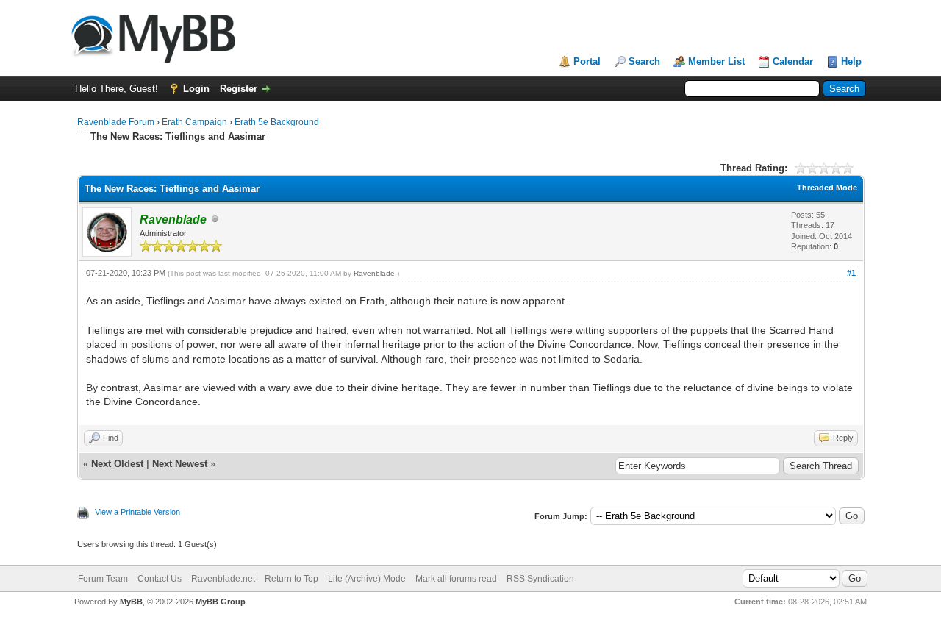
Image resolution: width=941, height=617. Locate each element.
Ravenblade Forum (115, 122)
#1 (851, 272)
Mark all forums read (456, 579)
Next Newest (179, 463)
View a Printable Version (137, 511)
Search (644, 61)
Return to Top (291, 579)
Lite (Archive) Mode (367, 579)
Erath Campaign (194, 122)
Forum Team (103, 579)
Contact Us (159, 579)
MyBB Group (221, 601)
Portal (587, 61)
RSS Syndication (540, 579)
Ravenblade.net (223, 579)
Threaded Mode (827, 187)
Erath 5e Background (277, 122)
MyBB (131, 601)
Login (196, 88)
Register (238, 88)
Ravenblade (374, 273)
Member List (716, 61)
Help (851, 61)
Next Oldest (117, 463)
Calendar (793, 61)
